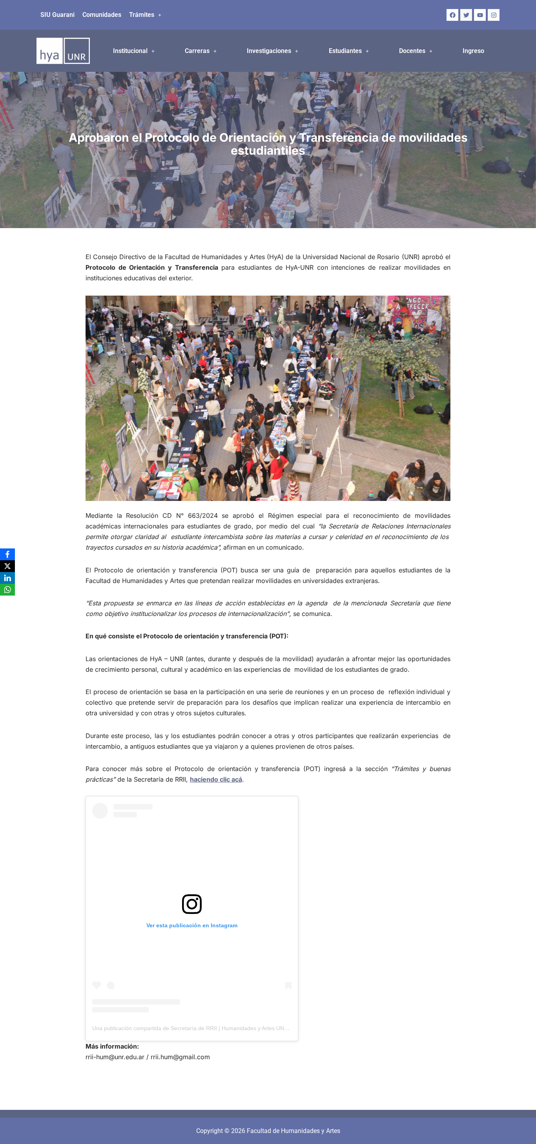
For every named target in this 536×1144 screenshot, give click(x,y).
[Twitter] (466, 15)
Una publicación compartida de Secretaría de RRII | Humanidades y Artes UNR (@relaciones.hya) (213, 1028)
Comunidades (101, 14)
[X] (7, 566)
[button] (145, 15)
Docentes (412, 51)
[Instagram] (494, 15)
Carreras (197, 51)
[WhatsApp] (7, 590)
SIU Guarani (57, 14)
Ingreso (473, 51)
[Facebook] (452, 15)
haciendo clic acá (216, 779)
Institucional (130, 51)
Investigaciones (269, 51)
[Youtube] (480, 15)
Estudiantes (345, 51)
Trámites (141, 14)
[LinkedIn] (7, 578)
